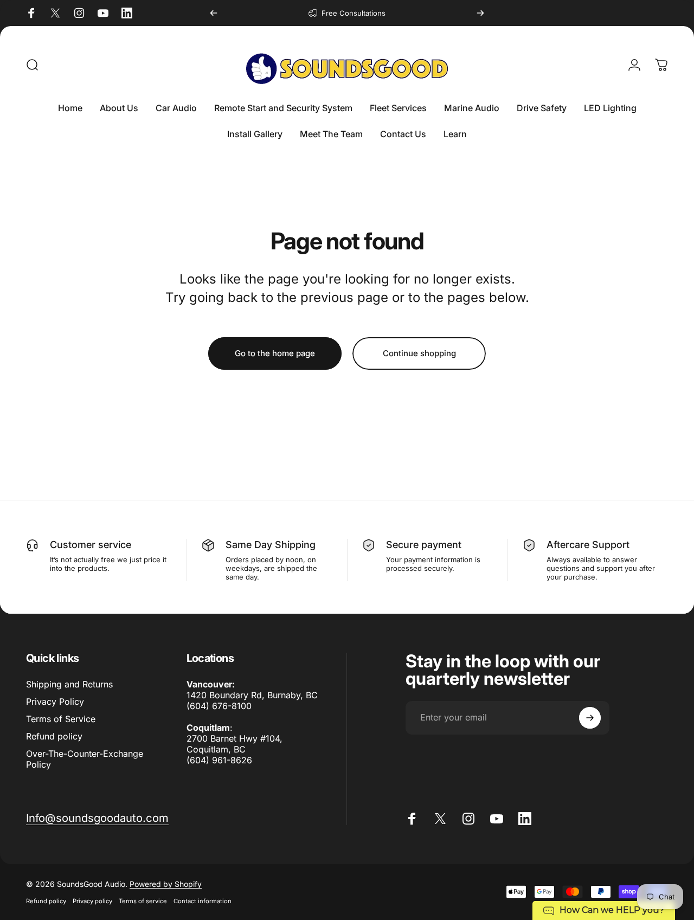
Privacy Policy (55, 701)
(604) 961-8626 (219, 760)
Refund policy (54, 736)
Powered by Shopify (166, 884)
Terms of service (143, 901)
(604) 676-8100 (219, 705)
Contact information (203, 901)
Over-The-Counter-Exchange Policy (84, 759)
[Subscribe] (590, 718)
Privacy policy (92, 901)
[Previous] (214, 13)
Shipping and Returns (69, 684)
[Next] (480, 13)
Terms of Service (60, 718)
